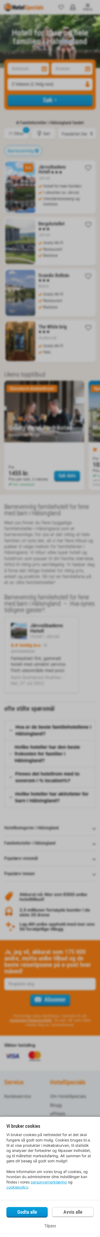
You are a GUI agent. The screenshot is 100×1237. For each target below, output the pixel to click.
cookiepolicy (17, 1187)
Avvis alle (72, 1212)
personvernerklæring (49, 1182)
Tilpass (50, 1225)
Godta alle (27, 1212)
